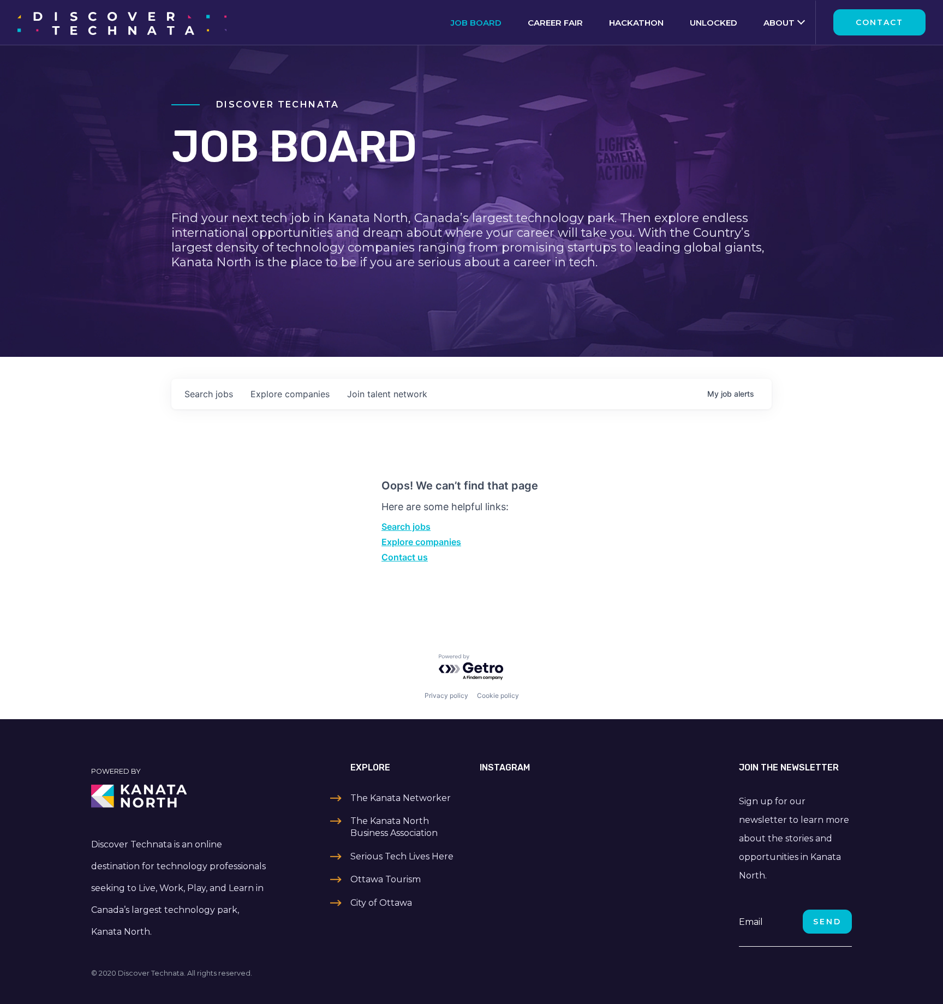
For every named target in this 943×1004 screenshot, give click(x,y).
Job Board (476, 22)
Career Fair (555, 22)
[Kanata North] (180, 796)
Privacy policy (446, 695)
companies (290, 394)
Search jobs (406, 526)
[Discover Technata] (121, 22)
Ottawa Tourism (385, 879)
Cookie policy (498, 695)
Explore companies (421, 541)
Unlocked (713, 22)
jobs (208, 394)
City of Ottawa (381, 903)
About (779, 22)
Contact (879, 22)
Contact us (404, 557)
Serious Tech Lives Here (401, 856)
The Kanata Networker (400, 798)
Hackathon (636, 22)
